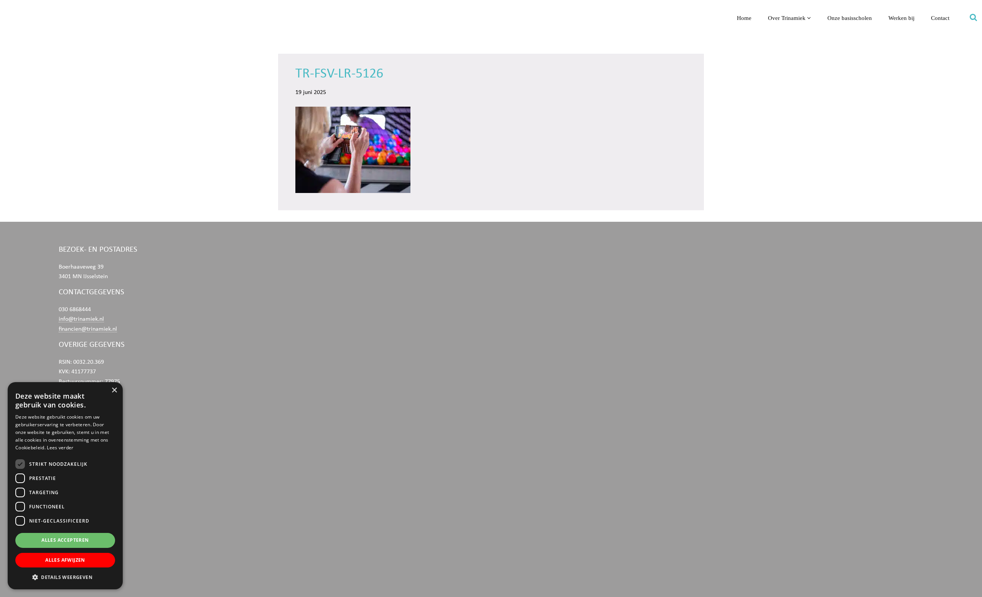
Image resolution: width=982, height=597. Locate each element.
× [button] (114, 390)
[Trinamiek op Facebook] (162, 419)
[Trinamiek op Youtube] (162, 456)
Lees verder (60, 447)
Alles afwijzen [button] (65, 560)
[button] (65, 577)
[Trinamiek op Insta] (162, 529)
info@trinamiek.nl (81, 319)
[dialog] (65, 485)
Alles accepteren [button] (65, 540)
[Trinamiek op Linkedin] (162, 493)
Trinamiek (9, 7)
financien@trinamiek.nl (88, 329)
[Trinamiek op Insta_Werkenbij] (162, 566)
